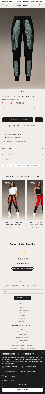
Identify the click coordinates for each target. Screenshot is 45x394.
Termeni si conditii (22, 332)
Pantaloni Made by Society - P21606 (13, 223)
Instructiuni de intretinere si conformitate (22, 348)
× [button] (42, 352)
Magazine (22, 315)
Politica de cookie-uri (22, 340)
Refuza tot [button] (23, 385)
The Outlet (5, 165)
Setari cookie (22, 321)
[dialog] (22, 372)
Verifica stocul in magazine (24, 126)
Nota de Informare (22, 343)
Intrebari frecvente (22, 310)
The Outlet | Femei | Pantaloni (31, 165)
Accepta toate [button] (22, 390)
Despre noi (23, 329)
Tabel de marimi (38, 108)
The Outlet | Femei (16, 165)
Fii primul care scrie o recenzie (22, 268)
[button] (22, 380)
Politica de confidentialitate (22, 337)
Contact (22, 313)
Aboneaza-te (22, 298)
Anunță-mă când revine (17, 119)
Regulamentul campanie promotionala (22, 345)
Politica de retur (22, 334)
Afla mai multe (9, 363)
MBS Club (22, 307)
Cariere (22, 318)
